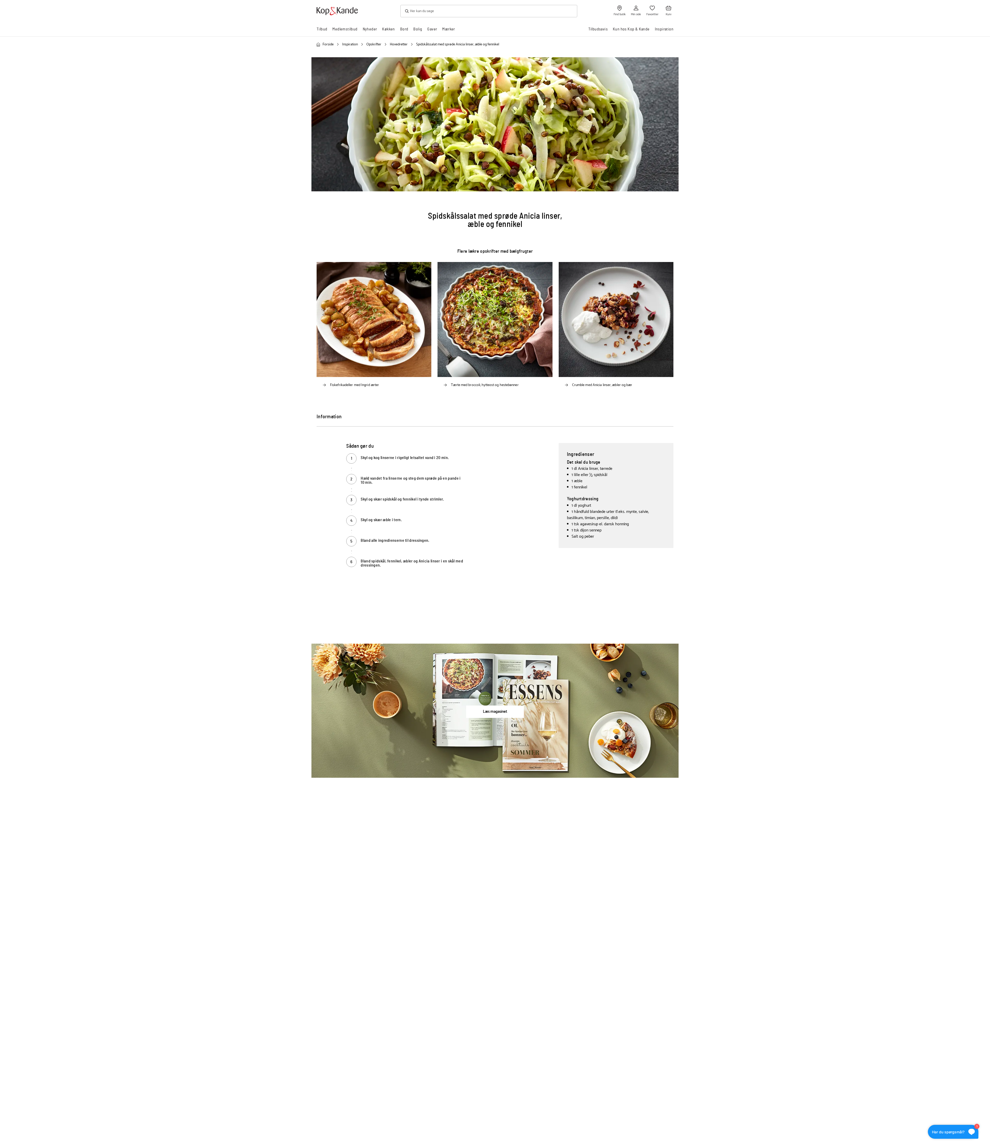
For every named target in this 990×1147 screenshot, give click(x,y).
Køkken (388, 29)
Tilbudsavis (598, 29)
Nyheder (370, 29)
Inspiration (664, 29)
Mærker (448, 29)
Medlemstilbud (344, 29)
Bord (404, 29)
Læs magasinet (495, 711)
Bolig (417, 29)
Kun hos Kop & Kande (631, 29)
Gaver (432, 29)
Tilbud (322, 29)
